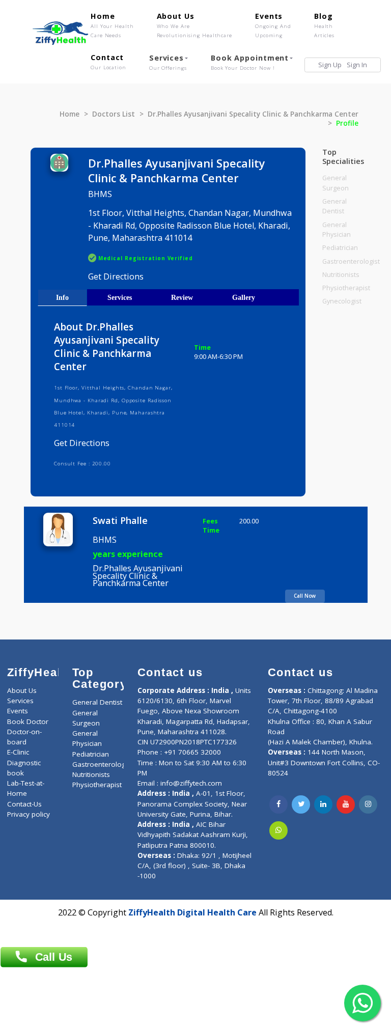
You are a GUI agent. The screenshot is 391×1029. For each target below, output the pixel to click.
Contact (108, 61)
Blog (324, 25)
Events (273, 25)
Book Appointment (250, 62)
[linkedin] (323, 804)
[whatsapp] (278, 830)
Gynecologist (341, 301)
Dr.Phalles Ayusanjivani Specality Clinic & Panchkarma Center (253, 114)
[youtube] (346, 804)
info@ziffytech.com (191, 783)
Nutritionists (340, 274)
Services (168, 62)
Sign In (357, 65)
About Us (194, 25)
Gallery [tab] (243, 297)
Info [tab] (62, 297)
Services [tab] (119, 297)
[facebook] (278, 804)
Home (112, 25)
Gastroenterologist (351, 261)
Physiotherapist (346, 288)
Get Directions (116, 276)
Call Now (305, 595)
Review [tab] (182, 297)
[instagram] (368, 804)
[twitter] (301, 804)
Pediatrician (340, 247)
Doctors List (113, 114)
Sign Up (330, 65)
